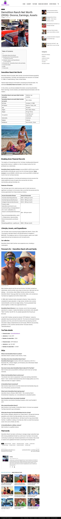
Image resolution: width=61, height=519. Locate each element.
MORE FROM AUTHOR (17, 472)
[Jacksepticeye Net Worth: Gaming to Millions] (20, 502)
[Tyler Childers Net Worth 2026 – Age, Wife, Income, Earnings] (7, 478)
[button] (58, 4)
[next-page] (4, 511)
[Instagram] (13, 467)
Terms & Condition (54, 517)
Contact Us (35, 517)
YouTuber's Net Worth (20, 445)
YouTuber (34, 4)
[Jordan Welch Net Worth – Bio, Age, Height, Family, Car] (7, 502)
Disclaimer (48, 517)
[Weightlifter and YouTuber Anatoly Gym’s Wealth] (33, 490)
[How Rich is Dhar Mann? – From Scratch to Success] (33, 478)
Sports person (52, 4)
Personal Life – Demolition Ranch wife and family (14, 63)
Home (24, 4)
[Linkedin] (15, 467)
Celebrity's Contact (45, 58)
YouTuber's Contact (46, 63)
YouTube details (6, 64)
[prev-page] (2, 511)
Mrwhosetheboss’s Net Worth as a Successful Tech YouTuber (8, 450)
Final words (5, 68)
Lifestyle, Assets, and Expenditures (11, 60)
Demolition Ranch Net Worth (9, 55)
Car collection (8, 61)
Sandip (3, 17)
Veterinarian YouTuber (20, 443)
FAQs (4, 66)
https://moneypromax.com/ (14, 458)
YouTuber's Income (12, 445)
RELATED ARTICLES (6, 472)
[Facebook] (11, 467)
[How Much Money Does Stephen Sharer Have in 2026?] (7, 490)
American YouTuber (8, 443)
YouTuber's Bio (32, 443)
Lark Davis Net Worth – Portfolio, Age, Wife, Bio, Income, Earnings (30, 450)
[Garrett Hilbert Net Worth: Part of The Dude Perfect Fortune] (33, 502)
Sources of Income (9, 58)
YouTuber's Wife (27, 445)
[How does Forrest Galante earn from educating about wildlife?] (20, 490)
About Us (31, 517)
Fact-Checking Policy (42, 517)
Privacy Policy (26, 517)
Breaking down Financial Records (10, 57)
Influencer (13, 443)
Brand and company (43, 4)
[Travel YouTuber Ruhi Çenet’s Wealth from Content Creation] (20, 478)
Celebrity (29, 4)
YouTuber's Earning (5, 445)
